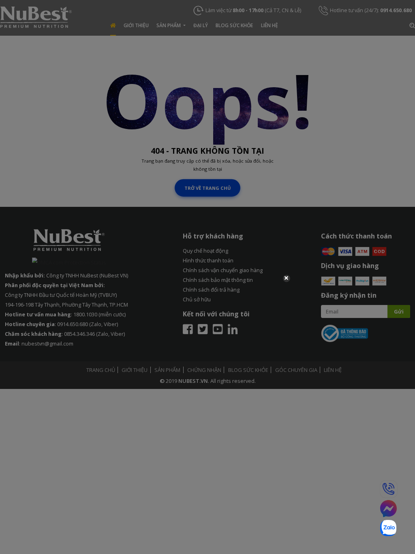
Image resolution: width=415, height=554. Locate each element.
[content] (207, 277)
